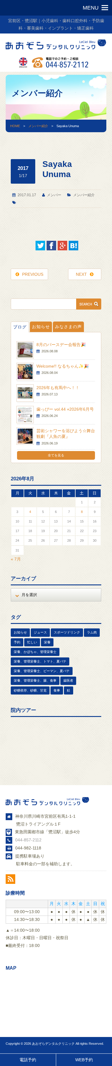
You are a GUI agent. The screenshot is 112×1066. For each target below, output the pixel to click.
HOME (15, 126)
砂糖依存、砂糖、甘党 (30, 690)
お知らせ (41, 326)
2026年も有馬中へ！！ (57, 387)
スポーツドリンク (67, 632)
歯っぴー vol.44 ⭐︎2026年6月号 (65, 409)
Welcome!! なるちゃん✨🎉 (62, 366)
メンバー (54, 195)
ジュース (40, 632)
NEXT (81, 274)
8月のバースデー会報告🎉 (61, 344)
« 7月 (16, 559)
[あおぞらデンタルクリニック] (56, 50)
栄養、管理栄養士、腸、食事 (35, 680)
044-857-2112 (28, 839)
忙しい (32, 642)
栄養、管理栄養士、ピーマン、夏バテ (42, 671)
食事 (56, 690)
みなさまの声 (68, 326)
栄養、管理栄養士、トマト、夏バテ (40, 661)
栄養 (47, 642)
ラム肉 (92, 632)
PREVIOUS (32, 274)
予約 (17, 642)
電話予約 (27, 1059)
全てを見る (56, 455)
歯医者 (68, 680)
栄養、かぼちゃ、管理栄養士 (35, 652)
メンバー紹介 (38, 126)
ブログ (20, 327)
